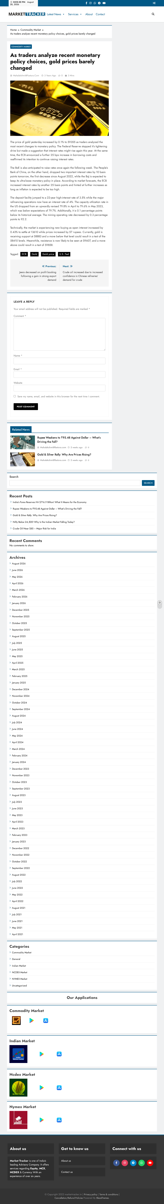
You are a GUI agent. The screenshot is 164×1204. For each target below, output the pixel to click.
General (16, 959)
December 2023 (20, 769)
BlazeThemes (102, 1198)
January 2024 (19, 762)
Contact (100, 14)
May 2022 (17, 894)
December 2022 (20, 848)
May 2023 (17, 815)
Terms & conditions (109, 1194)
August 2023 (18, 795)
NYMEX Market (19, 979)
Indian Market (19, 966)
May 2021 (17, 927)
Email (18, 369)
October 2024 (19, 702)
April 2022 (17, 901)
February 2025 (19, 676)
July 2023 (17, 802)
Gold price (48, 254)
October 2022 (19, 861)
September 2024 (21, 709)
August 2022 (19, 875)
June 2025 (17, 649)
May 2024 (17, 735)
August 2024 (19, 716)
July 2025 (17, 643)
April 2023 (17, 822)
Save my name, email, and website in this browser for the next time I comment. (58, 396)
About (89, 14)
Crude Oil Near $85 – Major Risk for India (34, 528)
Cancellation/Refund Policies (69, 1198)
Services (73, 14)
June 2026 (17, 570)
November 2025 (20, 616)
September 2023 (21, 788)
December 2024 (20, 689)
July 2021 (17, 914)
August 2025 (18, 636)
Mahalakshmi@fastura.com (26, 75)
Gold (34, 254)
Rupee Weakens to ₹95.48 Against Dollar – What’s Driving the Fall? (47, 508)
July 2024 (17, 722)
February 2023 (19, 835)
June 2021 (17, 921)
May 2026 (17, 577)
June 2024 (17, 729)
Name (18, 355)
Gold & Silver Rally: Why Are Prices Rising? (64, 454)
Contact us (67, 1172)
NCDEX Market (19, 972)
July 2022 (17, 881)
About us (66, 1161)
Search (13, 477)
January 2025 (19, 682)
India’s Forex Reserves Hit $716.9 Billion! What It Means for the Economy (49, 502)
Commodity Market (21, 46)
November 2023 (20, 775)
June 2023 (17, 808)
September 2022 (21, 868)
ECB (24, 254)
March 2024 (18, 749)
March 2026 (18, 590)
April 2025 (17, 663)
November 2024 (20, 696)
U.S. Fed (64, 254)
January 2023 (19, 841)
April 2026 (17, 583)
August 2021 (18, 908)
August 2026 (19, 563)
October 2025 (19, 623)
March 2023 (18, 828)
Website (18, 383)
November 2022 (20, 855)
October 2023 (19, 782)
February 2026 (19, 596)
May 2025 (17, 656)
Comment (20, 316)
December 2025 (20, 610)
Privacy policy (90, 1194)
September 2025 (21, 629)
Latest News (54, 14)
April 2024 (17, 742)
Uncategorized (19, 985)
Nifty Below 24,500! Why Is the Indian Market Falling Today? (44, 522)
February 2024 (19, 755)
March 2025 (18, 669)
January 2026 (19, 603)
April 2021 (17, 934)
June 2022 (17, 888)
